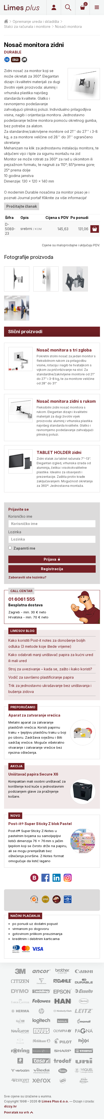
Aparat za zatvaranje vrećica (34, 715)
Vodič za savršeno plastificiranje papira (41, 677)
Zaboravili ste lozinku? (27, 577)
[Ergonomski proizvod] (15, 60)
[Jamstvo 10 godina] (7, 60)
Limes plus (21, 8)
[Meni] (97, 7)
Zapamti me (24, 548)
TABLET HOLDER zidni (59, 452)
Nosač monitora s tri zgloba (64, 349)
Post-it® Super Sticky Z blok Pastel (40, 823)
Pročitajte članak (21, 206)
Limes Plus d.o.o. (55, 1101)
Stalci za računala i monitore (27, 26)
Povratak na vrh (16, 1112)
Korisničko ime (20, 516)
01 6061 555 (21, 599)
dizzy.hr (10, 1106)
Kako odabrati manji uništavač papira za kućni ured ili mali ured (50, 658)
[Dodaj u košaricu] (94, 229)
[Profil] (53, 7)
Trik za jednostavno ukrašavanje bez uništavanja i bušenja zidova (49, 688)
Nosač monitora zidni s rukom (66, 401)
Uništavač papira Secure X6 (33, 774)
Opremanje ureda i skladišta (36, 21)
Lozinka (14, 532)
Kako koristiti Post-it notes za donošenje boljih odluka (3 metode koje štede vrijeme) (46, 643)
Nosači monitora (68, 26)
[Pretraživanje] (68, 7)
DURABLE (12, 52)
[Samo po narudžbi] (24, 60)
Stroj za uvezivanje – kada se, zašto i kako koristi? (50, 669)
